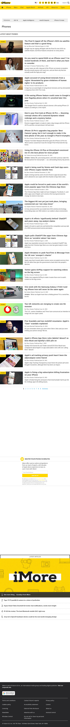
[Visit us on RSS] (52, 3)
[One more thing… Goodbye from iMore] (35, 577)
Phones (3, 41)
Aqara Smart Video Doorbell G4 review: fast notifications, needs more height (30, 605)
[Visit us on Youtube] (46, 3)
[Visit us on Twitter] (43, 3)
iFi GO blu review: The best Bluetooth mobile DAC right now (24, 611)
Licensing (5, 708)
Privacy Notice (41, 480)
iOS (47, 7)
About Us (54, 7)
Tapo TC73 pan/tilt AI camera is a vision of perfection (22, 600)
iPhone (8, 7)
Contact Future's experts (31, 700)
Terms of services (40, 478)
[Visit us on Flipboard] (55, 3)
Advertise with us (29, 712)
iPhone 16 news (59, 20)
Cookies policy (6, 704)
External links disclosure (31, 708)
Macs (16, 7)
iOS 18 (16, 20)
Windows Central (7, 716)
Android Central (51, 712)
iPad (21, 7)
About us (48, 708)
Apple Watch (30, 7)
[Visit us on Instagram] (49, 3)
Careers (48, 704)
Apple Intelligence (28, 20)
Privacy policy (50, 700)
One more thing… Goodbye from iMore (17, 594)
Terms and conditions (8, 700)
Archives (45, 389)
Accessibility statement (31, 704)
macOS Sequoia (44, 20)
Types (63, 7)
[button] (66, 3)
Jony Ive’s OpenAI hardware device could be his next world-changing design (30, 616)
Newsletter (5, 712)
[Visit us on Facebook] (40, 3)
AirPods (40, 7)
